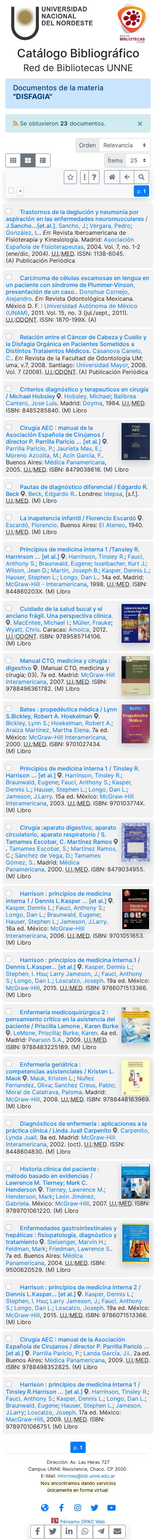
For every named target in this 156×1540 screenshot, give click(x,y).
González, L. (23, 232)
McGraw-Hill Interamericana (67, 737)
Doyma (92, 403)
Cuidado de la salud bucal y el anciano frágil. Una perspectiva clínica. (59, 612)
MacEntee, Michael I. (41, 622)
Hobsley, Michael (87, 396)
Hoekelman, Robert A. (81, 723)
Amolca (79, 629)
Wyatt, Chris (23, 629)
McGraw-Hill (23, 987)
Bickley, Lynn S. (27, 723)
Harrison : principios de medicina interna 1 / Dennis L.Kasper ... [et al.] (58, 897)
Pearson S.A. (45, 1039)
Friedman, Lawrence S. (80, 1248)
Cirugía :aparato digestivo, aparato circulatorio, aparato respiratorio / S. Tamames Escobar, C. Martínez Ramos (61, 834)
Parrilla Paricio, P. (29, 448)
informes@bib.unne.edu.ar (86, 1476)
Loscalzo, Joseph (79, 980)
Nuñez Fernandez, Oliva (50, 1082)
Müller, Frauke (92, 622)
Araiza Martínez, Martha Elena (47, 730)
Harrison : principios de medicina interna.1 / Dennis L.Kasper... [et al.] (73, 963)
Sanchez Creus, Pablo (84, 1085)
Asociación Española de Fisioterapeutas (70, 243)
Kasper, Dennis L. (125, 570)
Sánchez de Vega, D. (43, 855)
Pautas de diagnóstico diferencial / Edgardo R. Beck (77, 490)
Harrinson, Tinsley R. (96, 556)
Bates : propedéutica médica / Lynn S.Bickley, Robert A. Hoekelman (61, 713)
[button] (94, 177)
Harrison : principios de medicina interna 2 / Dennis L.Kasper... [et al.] (73, 1291)
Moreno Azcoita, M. (32, 455)
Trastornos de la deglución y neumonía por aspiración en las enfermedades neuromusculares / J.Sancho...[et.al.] (77, 218)
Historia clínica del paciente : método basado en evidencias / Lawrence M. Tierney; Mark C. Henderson (52, 1179)
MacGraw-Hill (24, 1419)
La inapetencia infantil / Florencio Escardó (78, 518)
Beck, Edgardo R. (51, 493)
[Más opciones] (84, 177)
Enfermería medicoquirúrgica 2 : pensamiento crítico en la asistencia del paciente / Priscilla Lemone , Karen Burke (62, 1019)
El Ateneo (112, 525)
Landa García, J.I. (106, 1353)
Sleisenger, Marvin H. (75, 1241)
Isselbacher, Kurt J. (119, 563)
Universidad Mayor (102, 365)
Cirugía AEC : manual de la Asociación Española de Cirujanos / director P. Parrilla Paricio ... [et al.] (55, 434)
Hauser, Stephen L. (31, 577)
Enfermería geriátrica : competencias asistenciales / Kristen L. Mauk (60, 1071)
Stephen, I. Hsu (26, 973)
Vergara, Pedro (110, 225)
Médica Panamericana (75, 462)
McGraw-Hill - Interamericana (46, 584)
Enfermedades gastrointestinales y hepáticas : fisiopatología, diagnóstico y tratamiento (61, 1234)
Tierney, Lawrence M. (75, 1189)
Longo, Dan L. (79, 577)
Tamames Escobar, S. (38, 848)
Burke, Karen (80, 1032)
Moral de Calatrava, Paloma (44, 1092)
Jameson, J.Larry (29, 796)
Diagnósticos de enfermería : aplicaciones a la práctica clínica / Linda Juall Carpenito (76, 1127)
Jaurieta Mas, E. (78, 448)
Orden (87, 145)
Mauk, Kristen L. (52, 1078)
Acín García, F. (82, 455)
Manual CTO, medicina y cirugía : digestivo (58, 664)
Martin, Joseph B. (75, 570)
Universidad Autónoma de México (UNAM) (71, 309)
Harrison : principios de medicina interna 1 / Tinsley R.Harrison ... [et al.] (73, 1388)
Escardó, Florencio (31, 525)
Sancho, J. (72, 225)
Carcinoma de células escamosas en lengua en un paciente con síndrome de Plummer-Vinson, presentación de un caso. (77, 284)
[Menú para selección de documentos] (20, 191)
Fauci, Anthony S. (85, 782)
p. (141, 191)
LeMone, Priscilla (36, 1032)
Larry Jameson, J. (74, 973)
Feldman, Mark (26, 1248)
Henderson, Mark (29, 1196)
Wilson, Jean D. (27, 570)
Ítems (115, 160)
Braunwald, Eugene (65, 563)
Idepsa (113, 493)
